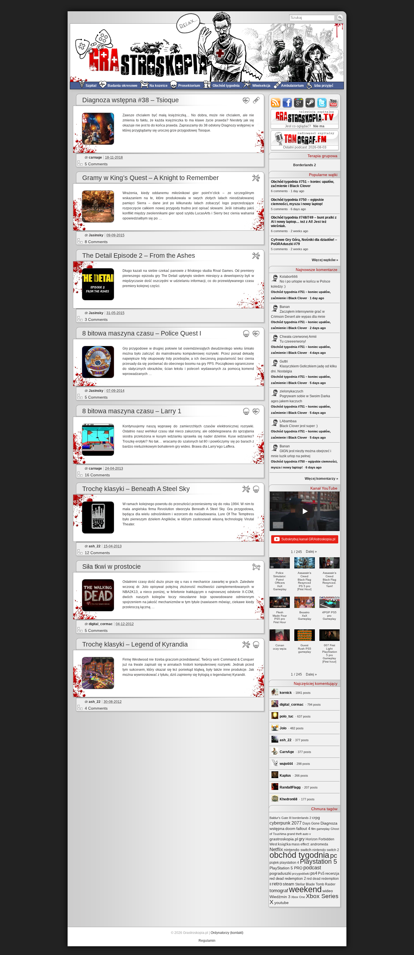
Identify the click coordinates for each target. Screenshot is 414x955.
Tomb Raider (325, 884)
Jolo (283, 728)
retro (277, 884)
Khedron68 (288, 799)
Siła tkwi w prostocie (111, 566)
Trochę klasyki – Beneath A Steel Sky (136, 488)
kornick (286, 693)
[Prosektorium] (246, 333)
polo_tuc (286, 716)
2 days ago (318, 328)
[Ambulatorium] (256, 100)
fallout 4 (303, 829)
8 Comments (96, 241)
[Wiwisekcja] (256, 178)
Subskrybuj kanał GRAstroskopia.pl (308, 539)
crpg (316, 817)
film (313, 828)
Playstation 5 (318, 861)
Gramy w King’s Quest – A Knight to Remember (150, 177)
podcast (312, 867)
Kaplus (285, 776)
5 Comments (96, 164)
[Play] (304, 511)
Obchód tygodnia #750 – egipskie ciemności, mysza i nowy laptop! (297, 202)
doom (290, 828)
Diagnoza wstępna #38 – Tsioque (130, 100)
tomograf (279, 890)
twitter (322, 102)
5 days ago (318, 383)
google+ (299, 102)
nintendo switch (297, 850)
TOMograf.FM (303, 140)
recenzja (332, 874)
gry (302, 839)
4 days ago (318, 352)
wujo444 (286, 764)
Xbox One (298, 897)
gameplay (323, 828)
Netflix (276, 849)
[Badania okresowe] (246, 100)
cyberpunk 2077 (286, 822)
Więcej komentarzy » (321, 479)
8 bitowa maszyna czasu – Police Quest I (141, 333)
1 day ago (317, 298)
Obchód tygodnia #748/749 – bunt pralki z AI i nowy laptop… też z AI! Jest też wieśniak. (304, 222)
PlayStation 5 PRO (286, 868)
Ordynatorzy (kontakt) (227, 933)
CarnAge (287, 752)
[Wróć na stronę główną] (207, 52)
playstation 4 (289, 863)
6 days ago (314, 467)
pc (333, 855)
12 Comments (97, 552)
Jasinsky (96, 235)
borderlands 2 (301, 817)
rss (276, 102)
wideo (327, 891)
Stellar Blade (305, 884)
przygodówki (301, 873)
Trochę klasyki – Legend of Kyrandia (135, 644)
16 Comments (97, 475)
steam (310, 102)
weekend (305, 889)
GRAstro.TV (304, 119)
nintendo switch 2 (325, 850)
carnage (95, 157)
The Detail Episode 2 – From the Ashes (138, 255)
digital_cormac (101, 624)
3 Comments (96, 319)
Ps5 (321, 873)
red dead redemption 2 (288, 878)
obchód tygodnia (299, 854)
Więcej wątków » (325, 260)
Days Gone (311, 823)
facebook (287, 102)
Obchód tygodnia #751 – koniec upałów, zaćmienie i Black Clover (302, 184)
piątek (274, 862)
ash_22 (95, 546)
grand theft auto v (299, 834)
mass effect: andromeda (309, 844)
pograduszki (280, 873)
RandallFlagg (290, 787)
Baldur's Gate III (280, 817)
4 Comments (96, 708)
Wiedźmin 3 (280, 896)
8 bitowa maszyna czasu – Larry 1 (131, 411)
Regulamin (207, 941)
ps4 (313, 873)
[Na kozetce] (256, 567)
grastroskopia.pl (284, 839)
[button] (311, 551)
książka (284, 844)
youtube (333, 102)
